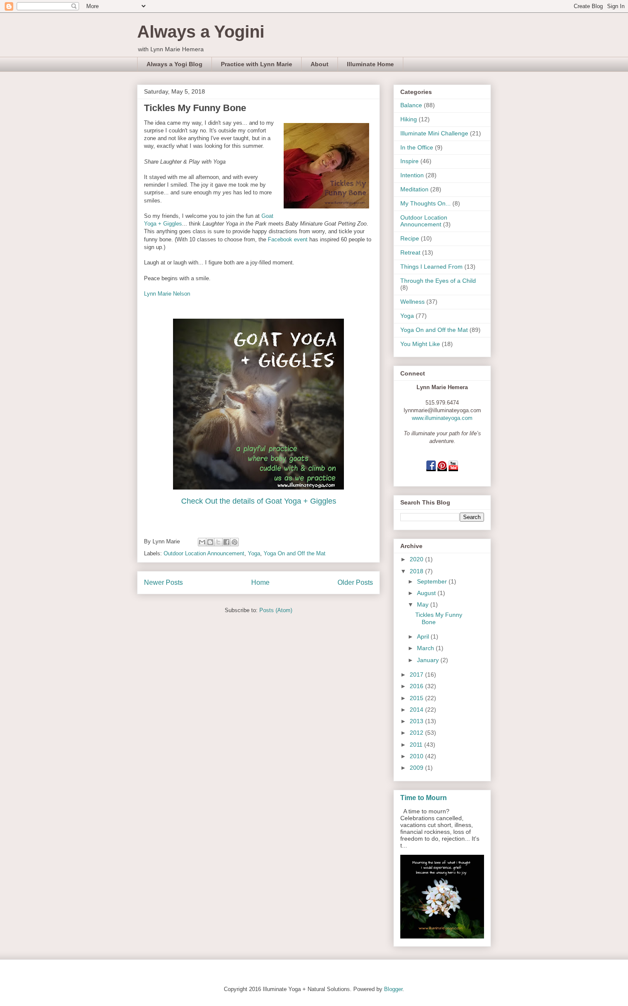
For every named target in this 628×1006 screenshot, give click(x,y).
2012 (417, 732)
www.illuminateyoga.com (442, 418)
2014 (417, 709)
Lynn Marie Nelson (167, 293)
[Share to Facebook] (226, 542)
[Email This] (202, 542)
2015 (417, 698)
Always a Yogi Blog (174, 64)
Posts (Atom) (275, 610)
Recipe (409, 238)
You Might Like (420, 343)
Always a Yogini (200, 31)
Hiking (408, 119)
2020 (417, 559)
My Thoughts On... (425, 203)
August (427, 593)
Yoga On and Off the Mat (295, 553)
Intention (412, 175)
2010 (417, 756)
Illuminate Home (370, 64)
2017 (417, 674)
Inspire (409, 161)
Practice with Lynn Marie (256, 64)
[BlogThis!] (210, 542)
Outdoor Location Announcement (204, 553)
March (426, 648)
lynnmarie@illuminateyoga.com (442, 410)
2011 (417, 744)
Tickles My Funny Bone (195, 108)
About (320, 64)
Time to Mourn (423, 797)
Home (260, 582)
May (423, 604)
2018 (417, 571)
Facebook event (288, 239)
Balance (411, 105)
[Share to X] (218, 542)
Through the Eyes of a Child (438, 280)
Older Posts (355, 582)
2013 (417, 721)
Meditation (414, 189)
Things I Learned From (431, 266)
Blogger (393, 989)
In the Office (416, 147)
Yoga (254, 553)
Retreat (410, 252)
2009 (417, 767)
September (433, 581)
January (428, 660)
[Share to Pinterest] (234, 542)
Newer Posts (163, 582)
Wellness (412, 301)
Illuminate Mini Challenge (434, 133)
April (424, 636)
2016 (417, 686)
